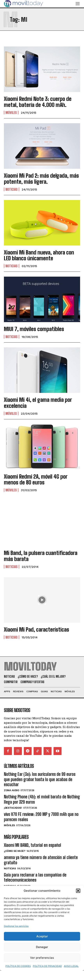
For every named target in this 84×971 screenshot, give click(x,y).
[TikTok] (38, 751)
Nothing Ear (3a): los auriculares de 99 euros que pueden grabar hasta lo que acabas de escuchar (39, 779)
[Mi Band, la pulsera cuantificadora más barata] (42, 523)
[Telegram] (28, 751)
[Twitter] (48, 751)
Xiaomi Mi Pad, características (36, 629)
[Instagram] (18, 751)
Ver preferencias (42, 958)
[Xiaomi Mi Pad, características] (42, 600)
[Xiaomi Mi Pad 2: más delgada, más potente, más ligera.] (42, 146)
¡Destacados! (13, 807)
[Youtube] (58, 751)
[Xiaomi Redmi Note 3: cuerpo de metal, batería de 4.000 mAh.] (42, 69)
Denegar (42, 947)
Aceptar (42, 936)
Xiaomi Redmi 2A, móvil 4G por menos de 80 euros (35, 479)
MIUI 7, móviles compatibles (34, 329)
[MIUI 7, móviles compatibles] (42, 299)
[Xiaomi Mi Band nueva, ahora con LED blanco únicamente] (42, 223)
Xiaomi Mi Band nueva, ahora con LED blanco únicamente (39, 255)
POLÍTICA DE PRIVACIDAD (47, 966)
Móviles (11, 112)
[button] (78, 891)
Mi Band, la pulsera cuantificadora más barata (40, 556)
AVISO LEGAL (71, 966)
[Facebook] (8, 751)
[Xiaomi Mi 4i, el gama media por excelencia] (42, 370)
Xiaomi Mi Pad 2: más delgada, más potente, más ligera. (41, 178)
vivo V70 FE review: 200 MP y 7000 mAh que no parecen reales (41, 817)
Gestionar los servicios (16, 926)
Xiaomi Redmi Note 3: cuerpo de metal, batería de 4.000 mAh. (37, 101)
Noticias (11, 189)
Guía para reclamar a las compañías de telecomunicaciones (35, 877)
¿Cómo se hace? (14, 851)
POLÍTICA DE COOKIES (18, 966)
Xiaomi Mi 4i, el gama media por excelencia (38, 402)
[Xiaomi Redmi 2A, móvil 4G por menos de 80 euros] (42, 447)
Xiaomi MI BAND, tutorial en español (32, 845)
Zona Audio (11, 790)
